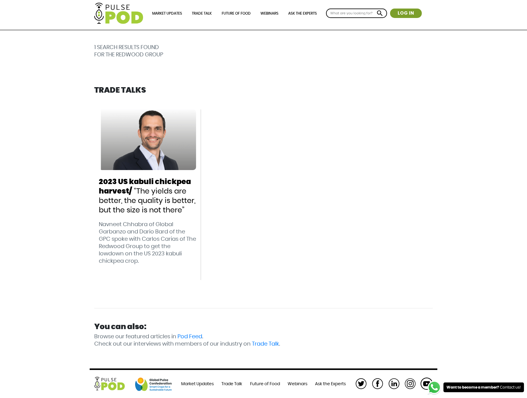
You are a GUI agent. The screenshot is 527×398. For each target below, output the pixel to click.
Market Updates (167, 13)
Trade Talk (202, 13)
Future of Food (236, 13)
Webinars (269, 13)
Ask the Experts (302, 13)
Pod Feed (189, 336)
